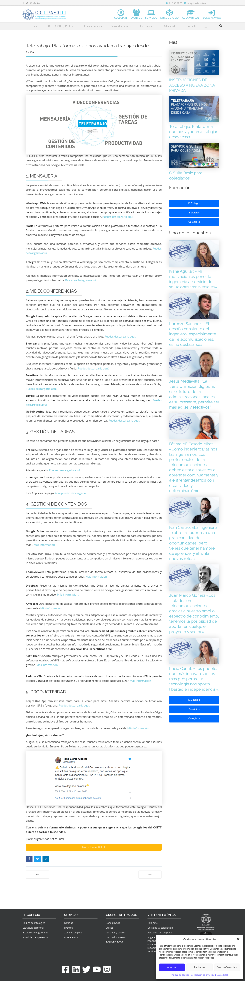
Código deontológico (33, 922)
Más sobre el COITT (93, 847)
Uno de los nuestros (117, 937)
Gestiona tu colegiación (160, 927)
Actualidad (169, 26)
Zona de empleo (73, 932)
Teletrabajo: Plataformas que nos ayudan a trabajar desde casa (193, 131)
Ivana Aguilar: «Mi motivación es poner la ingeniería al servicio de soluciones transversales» (193, 279)
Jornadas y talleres (116, 932)
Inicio (35, 26)
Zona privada (113, 922)
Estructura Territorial (92, 26)
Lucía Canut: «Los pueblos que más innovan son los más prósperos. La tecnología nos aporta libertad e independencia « (194, 679)
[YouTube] (96, 969)
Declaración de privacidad (203, 975)
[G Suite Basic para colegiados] (150, 875)
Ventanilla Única (120, 26)
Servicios (194, 212)
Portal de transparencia (35, 937)
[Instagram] (107, 969)
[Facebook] (66, 969)
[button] (238, 939)
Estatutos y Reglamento (35, 932)
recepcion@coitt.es (196, 3)
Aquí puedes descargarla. (70, 493)
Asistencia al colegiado (160, 932)
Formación (146, 26)
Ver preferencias (227, 967)
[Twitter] (86, 969)
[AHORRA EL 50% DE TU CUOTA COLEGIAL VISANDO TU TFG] (37, 875)
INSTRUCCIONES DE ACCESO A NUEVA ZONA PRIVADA (192, 85)
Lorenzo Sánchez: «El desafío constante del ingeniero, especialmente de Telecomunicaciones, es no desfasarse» (192, 334)
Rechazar (199, 967)
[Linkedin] (76, 969)
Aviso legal (223, 975)
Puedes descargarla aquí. (74, 705)
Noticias (68, 922)
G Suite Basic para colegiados (185, 175)
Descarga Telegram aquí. (80, 280)
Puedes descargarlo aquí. (118, 217)
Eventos (68, 927)
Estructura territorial (33, 927)
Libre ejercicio (71, 937)
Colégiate (194, 222)
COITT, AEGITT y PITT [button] (58, 26)
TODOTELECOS (114, 942)
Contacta (191, 26)
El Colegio (194, 203)
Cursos (109, 927)
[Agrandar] (157, 104)
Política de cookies (180, 975)
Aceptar (172, 967)
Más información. (44, 545)
